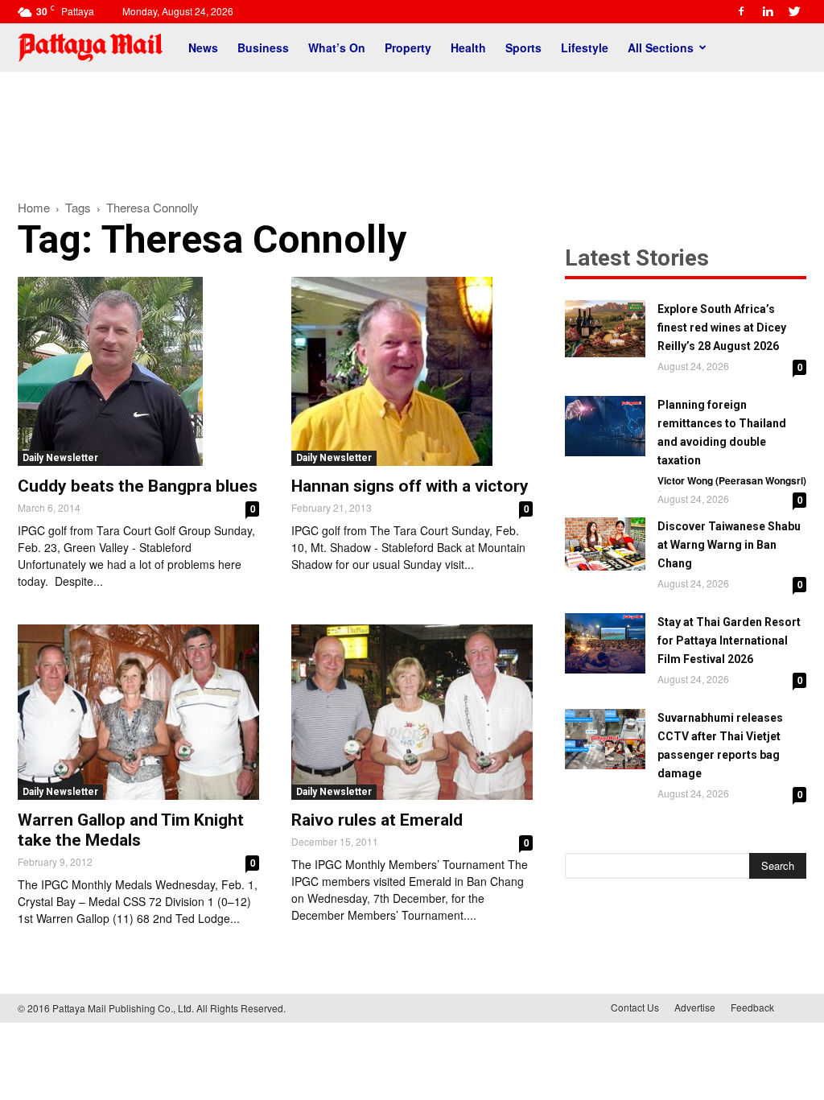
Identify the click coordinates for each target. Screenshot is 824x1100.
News (203, 47)
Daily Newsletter (60, 457)
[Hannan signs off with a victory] (412, 371)
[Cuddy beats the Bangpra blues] (138, 371)
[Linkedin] (768, 11)
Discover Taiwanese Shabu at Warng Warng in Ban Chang (729, 545)
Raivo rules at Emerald (377, 820)
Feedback (752, 1007)
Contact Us (635, 1007)
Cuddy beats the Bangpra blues (138, 486)
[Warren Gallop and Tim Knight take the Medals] (138, 712)
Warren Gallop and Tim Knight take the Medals (131, 830)
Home (34, 207)
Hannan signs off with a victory (410, 486)
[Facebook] (741, 11)
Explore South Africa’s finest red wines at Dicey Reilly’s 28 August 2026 (721, 327)
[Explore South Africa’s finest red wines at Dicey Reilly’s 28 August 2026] (605, 328)
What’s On (336, 47)
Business (263, 47)
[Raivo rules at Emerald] (412, 712)
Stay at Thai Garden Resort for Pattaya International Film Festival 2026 (729, 640)
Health (468, 47)
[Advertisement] (412, 127)
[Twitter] (794, 11)
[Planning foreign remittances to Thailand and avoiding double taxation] (605, 426)
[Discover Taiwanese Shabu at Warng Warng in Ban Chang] (605, 544)
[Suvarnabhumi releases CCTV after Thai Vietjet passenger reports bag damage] (605, 739)
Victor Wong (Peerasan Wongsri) (731, 480)
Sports (523, 47)
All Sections (661, 47)
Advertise (694, 1007)
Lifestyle (584, 47)
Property (408, 47)
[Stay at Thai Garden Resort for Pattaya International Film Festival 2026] (605, 643)
